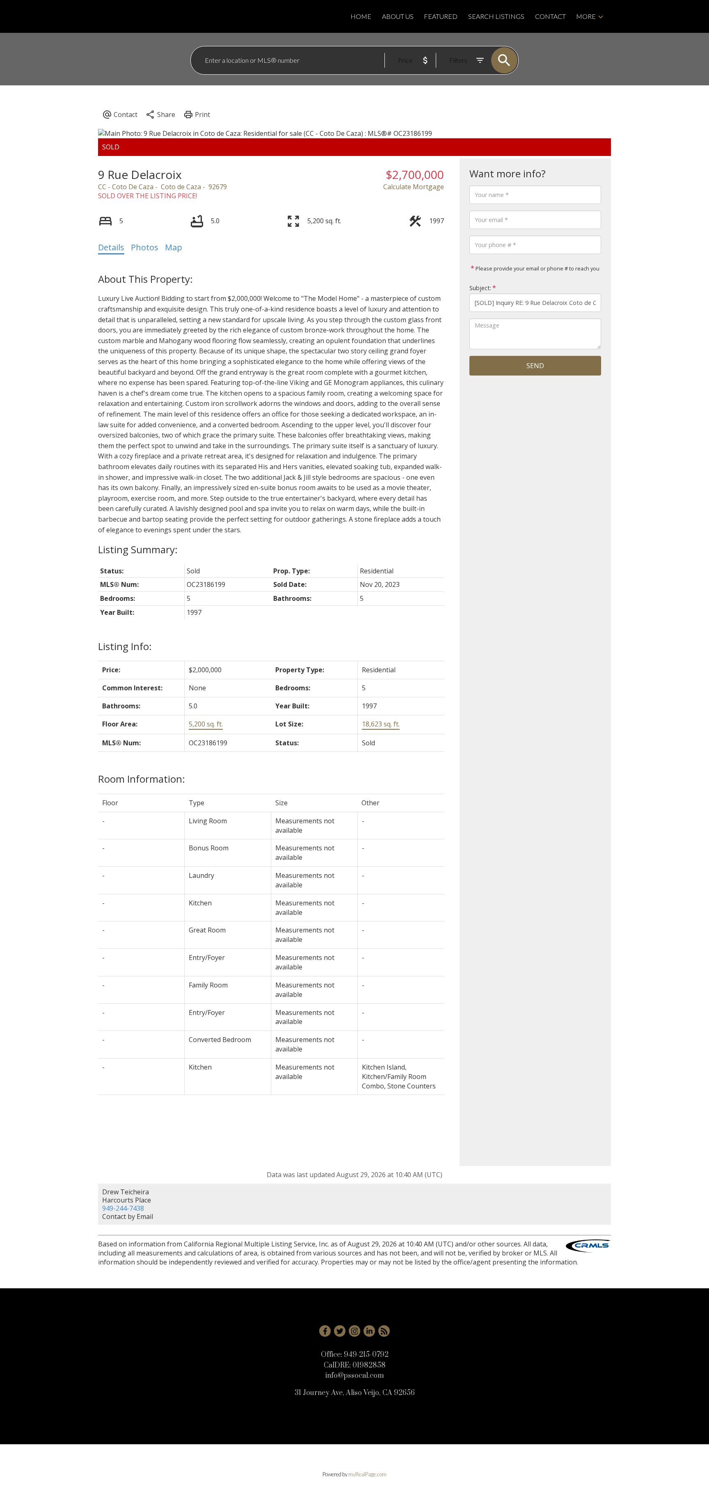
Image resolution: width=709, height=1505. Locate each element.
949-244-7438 (123, 1208)
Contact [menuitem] (550, 16)
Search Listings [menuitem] (496, 16)
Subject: (480, 288)
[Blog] (384, 1331)
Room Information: (141, 779)
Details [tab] (111, 247)
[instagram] (354, 1331)
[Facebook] (325, 1331)
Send (535, 365)
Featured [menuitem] (440, 16)
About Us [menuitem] (398, 16)
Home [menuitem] (360, 16)
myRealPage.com (367, 1474)
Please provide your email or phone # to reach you (536, 268)
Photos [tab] (144, 247)
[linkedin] (369, 1331)
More (586, 16)
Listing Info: (125, 646)
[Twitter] (339, 1331)
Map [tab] (173, 247)
